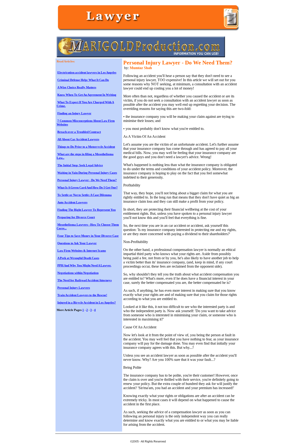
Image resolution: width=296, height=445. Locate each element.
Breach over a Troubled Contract (79, 132)
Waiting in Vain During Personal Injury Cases (87, 172)
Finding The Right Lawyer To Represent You (86, 209)
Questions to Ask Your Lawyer (77, 243)
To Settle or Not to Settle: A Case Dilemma (84, 195)
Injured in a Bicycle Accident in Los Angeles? (86, 302)
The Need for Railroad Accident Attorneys (84, 280)
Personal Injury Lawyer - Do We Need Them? (87, 180)
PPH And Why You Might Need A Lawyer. (84, 265)
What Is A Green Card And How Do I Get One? (87, 187)
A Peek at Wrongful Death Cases (78, 258)
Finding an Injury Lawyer (74, 113)
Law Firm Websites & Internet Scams (81, 250)
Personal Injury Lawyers (73, 287)
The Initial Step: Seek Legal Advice (80, 165)
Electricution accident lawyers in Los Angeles (86, 72)
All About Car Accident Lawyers (78, 139)
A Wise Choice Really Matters (76, 87)
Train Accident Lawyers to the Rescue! (82, 295)
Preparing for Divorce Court (76, 217)
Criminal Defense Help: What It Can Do (83, 80)
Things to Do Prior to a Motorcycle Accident (86, 146)
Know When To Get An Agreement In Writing (86, 94)
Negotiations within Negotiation (78, 273)
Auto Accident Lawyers (72, 202)
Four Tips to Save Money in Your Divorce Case (88, 235)
